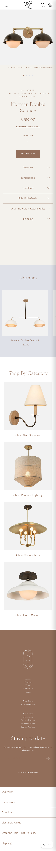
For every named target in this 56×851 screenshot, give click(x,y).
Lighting (12, 93)
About (28, 679)
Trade (28, 685)
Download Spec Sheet (28, 126)
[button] (28, 792)
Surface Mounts (28, 723)
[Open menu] (3, 5)
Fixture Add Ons (28, 727)
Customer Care (28, 704)
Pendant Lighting (28, 720)
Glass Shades (28, 93)
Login (28, 692)
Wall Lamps (28, 713)
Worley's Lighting (31, 772)
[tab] (28, 168)
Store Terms (28, 701)
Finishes (28, 682)
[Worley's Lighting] (28, 4)
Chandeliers (28, 717)
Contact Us (28, 688)
